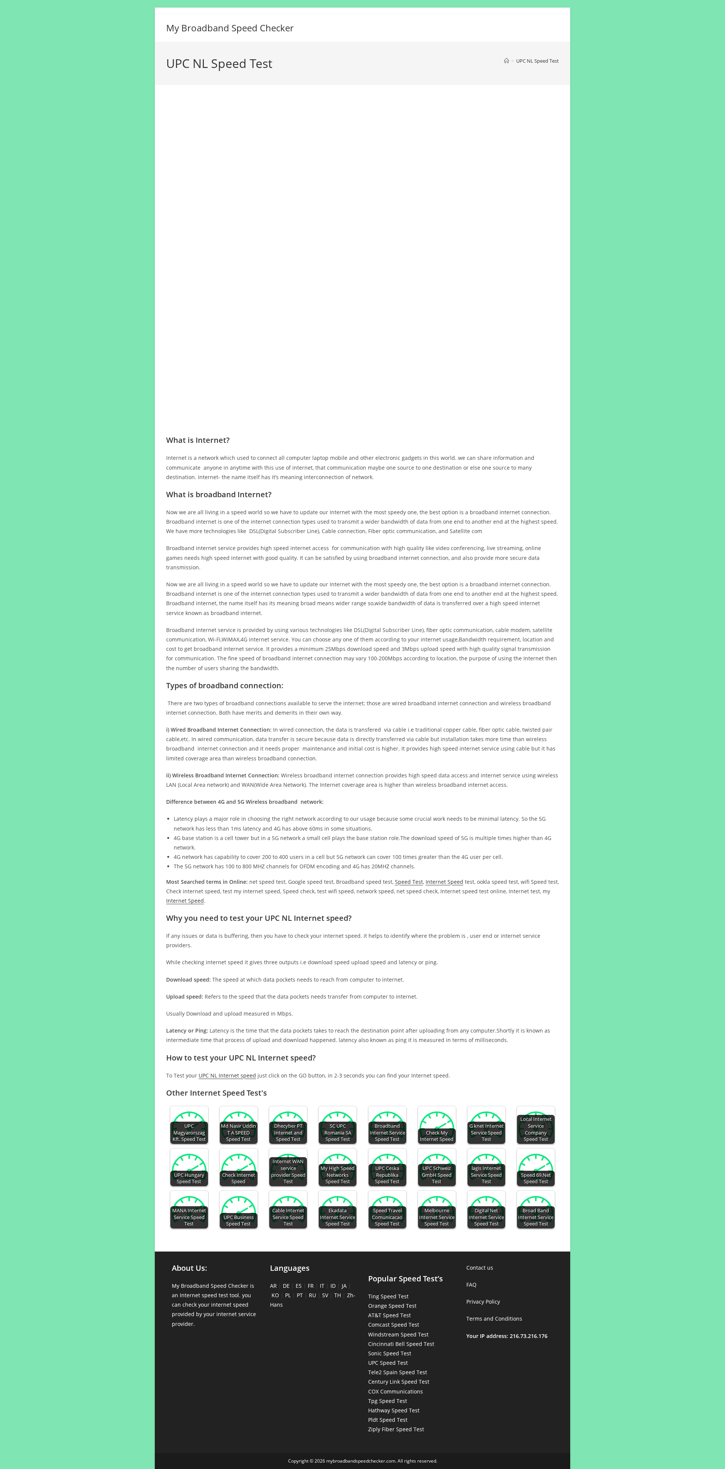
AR (273, 1285)
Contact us (479, 1267)
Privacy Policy (483, 1301)
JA (344, 1285)
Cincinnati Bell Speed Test (401, 1343)
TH (337, 1295)
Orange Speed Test (392, 1305)
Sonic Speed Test (389, 1353)
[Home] (506, 60)
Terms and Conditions (494, 1318)
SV (325, 1295)
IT (322, 1285)
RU (312, 1295)
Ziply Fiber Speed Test (396, 1429)
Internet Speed (444, 881)
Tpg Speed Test (387, 1400)
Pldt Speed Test (387, 1419)
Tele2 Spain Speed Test (397, 1372)
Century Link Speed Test (398, 1381)
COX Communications (395, 1391)
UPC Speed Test (388, 1362)
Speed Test (409, 881)
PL (288, 1295)
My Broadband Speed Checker (230, 28)
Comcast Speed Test (393, 1324)
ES (299, 1285)
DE (286, 1285)
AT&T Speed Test (389, 1315)
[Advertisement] (362, 124)
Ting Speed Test (388, 1296)
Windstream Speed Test (398, 1334)
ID (333, 1285)
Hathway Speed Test (394, 1410)
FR (311, 1285)
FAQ (471, 1284)
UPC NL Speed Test (537, 60)
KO (275, 1295)
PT (300, 1295)
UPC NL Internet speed (227, 1075)
